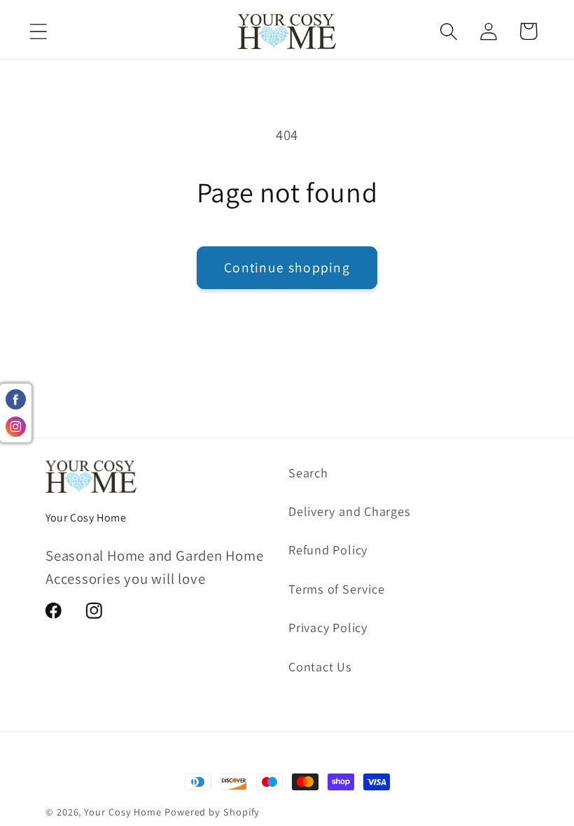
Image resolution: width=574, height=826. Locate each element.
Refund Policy (328, 549)
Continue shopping (287, 267)
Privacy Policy (328, 627)
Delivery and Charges (349, 511)
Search (308, 472)
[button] (38, 31)
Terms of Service (336, 588)
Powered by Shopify (212, 811)
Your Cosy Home (123, 811)
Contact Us (320, 666)
